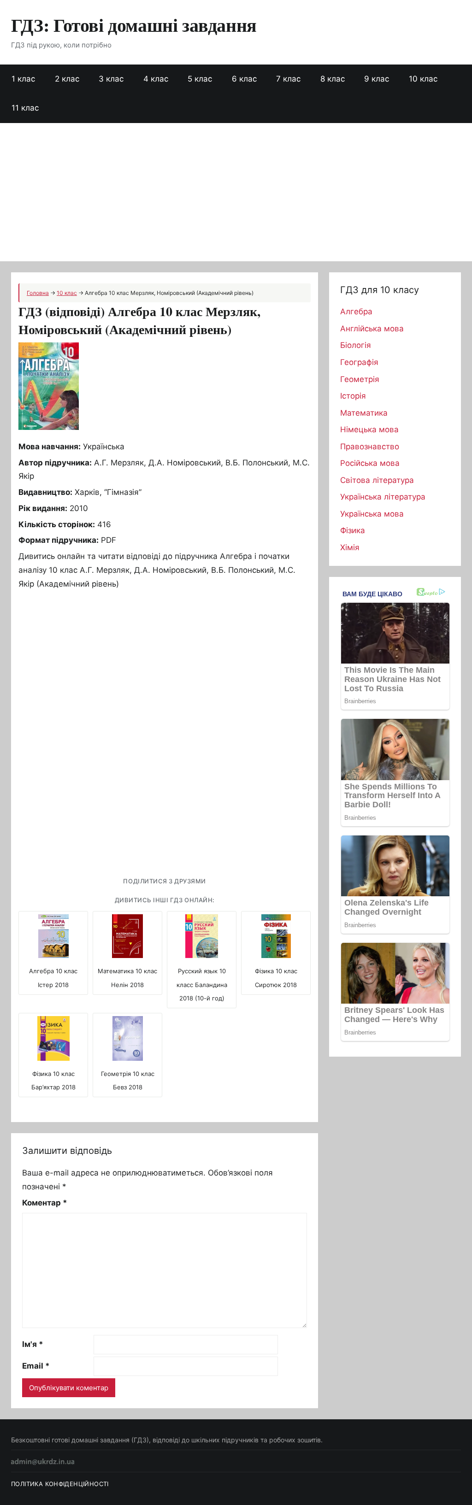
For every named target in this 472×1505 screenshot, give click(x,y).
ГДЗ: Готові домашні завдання (134, 24)
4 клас (155, 78)
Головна (38, 292)
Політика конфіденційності (60, 1483)
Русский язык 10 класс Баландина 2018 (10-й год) (202, 984)
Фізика (352, 530)
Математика (364, 412)
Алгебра (356, 311)
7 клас (288, 78)
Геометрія (359, 379)
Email (36, 1365)
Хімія (350, 547)
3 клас (111, 78)
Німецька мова (369, 429)
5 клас (200, 78)
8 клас (332, 78)
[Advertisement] (236, 192)
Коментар (44, 1202)
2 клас (67, 78)
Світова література (377, 480)
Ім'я (32, 1344)
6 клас (244, 78)
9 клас (376, 78)
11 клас (25, 107)
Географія (359, 362)
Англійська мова (372, 328)
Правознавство (369, 446)
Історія (353, 395)
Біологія (355, 345)
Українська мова (372, 513)
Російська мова (370, 463)
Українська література (382, 496)
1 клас (23, 78)
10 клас (423, 78)
